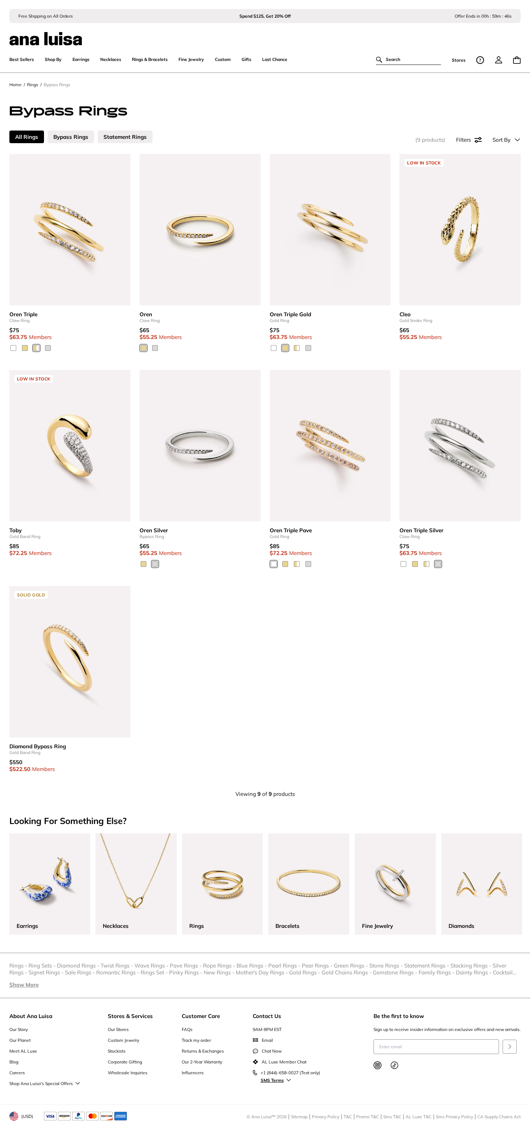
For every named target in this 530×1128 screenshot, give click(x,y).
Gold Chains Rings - (347, 972)
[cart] (517, 60)
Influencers (193, 1072)
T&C (348, 1116)
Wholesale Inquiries (127, 1072)
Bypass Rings (70, 136)
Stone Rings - (386, 965)
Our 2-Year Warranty (202, 1062)
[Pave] (36, 348)
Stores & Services (130, 1016)
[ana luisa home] (265, 34)
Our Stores (118, 1029)
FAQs (187, 1029)
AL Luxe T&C (419, 1116)
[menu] (498, 59)
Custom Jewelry (123, 1040)
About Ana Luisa (30, 1016)
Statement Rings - (427, 965)
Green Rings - (351, 965)
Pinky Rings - (186, 972)
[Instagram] (377, 1065)
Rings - (18, 965)
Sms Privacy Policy (454, 1116)
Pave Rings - (186, 965)
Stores (458, 60)
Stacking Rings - (471, 965)
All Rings (26, 136)
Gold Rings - (305, 972)
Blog (13, 1062)
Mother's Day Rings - (262, 972)
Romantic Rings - (118, 972)
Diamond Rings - (79, 965)
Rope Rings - (220, 965)
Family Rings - (437, 972)
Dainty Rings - (474, 972)
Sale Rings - (80, 972)
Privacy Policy (325, 1116)
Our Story (18, 1029)
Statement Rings (125, 136)
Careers (17, 1072)
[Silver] (48, 348)
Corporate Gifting (125, 1062)
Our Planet (20, 1040)
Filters (463, 139)
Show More (24, 984)
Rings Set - (155, 972)
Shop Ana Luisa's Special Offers (41, 1083)
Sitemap (299, 1116)
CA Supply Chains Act (499, 1116)
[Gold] (25, 348)
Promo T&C (367, 1116)
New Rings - (220, 972)
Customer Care (201, 1016)
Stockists (116, 1051)
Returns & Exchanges (203, 1051)
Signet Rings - (46, 972)
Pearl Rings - (285, 965)
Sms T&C (392, 1116)
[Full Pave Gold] (13, 348)
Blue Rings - (252, 965)
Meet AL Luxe (23, 1051)
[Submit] (510, 1047)
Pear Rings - (318, 965)
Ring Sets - (42, 965)
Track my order (196, 1040)
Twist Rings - (117, 965)
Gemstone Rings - (396, 972)
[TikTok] (394, 1065)
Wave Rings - (152, 965)
